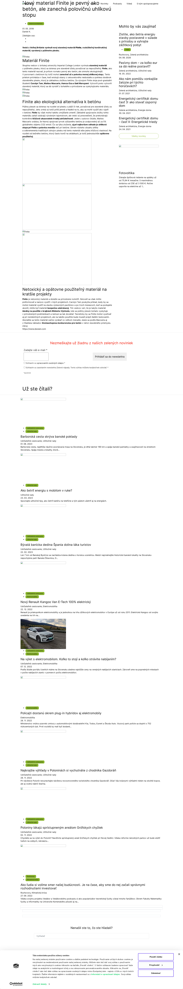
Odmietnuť (156, 973)
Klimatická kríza (32, 880)
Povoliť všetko (156, 957)
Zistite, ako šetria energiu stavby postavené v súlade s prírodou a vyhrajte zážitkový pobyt (138, 39)
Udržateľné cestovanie (35, 428)
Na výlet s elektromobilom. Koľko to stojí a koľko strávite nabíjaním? (68, 659)
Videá (127, 50)
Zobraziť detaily (40, 984)
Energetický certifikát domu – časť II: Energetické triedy (138, 120)
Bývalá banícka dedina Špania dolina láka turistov (56, 545)
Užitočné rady (145, 70)
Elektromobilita (32, 597)
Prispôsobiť (154, 965)
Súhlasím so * (45, 363)
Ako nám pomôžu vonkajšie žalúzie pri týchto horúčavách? (138, 82)
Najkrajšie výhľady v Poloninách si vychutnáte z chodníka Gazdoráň (68, 770)
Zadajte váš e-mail (35, 350)
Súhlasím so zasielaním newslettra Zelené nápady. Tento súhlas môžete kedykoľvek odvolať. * (66, 367)
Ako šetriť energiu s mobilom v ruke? (46, 490)
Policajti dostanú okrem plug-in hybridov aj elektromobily (61, 713)
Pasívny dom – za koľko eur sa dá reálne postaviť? (138, 64)
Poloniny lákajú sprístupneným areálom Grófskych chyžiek (62, 827)
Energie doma (144, 110)
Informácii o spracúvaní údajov (105, 974)
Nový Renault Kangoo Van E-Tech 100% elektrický (56, 602)
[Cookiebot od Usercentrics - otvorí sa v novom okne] (16, 984)
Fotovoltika (126, 173)
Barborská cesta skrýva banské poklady (49, 436)
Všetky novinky (139, 136)
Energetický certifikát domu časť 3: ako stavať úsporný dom (138, 102)
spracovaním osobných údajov (50, 363)
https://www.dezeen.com (34, 329)
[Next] (91, 906)
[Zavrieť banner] (179, 954)
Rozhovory (124, 54)
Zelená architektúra (36, 24)
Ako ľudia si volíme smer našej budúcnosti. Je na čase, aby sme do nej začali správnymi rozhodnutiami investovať (83, 886)
